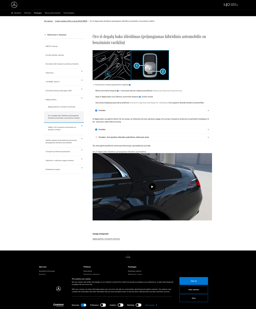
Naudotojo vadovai (134, 271)
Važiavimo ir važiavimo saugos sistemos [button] (60, 160)
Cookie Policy (77, 299)
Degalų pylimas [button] (51, 99)
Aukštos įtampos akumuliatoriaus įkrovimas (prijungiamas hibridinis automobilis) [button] (61, 141)
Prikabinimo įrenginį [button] (53, 169)
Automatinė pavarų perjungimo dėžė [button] (59, 91)
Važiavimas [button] (49, 73)
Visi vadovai (48, 21)
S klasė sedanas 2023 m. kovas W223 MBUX (71, 21)
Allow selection (193, 289)
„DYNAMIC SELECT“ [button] (53, 82)
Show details (149, 305)
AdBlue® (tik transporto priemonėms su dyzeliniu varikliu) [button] (62, 128)
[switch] (103, 305)
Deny (194, 298)
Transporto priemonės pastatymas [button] (58, 151)
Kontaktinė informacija (47, 271)
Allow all (194, 281)
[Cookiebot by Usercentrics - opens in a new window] (58, 305)
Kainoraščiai (88, 271)
